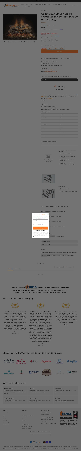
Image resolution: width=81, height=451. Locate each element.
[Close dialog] (48, 214)
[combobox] (35, 224)
